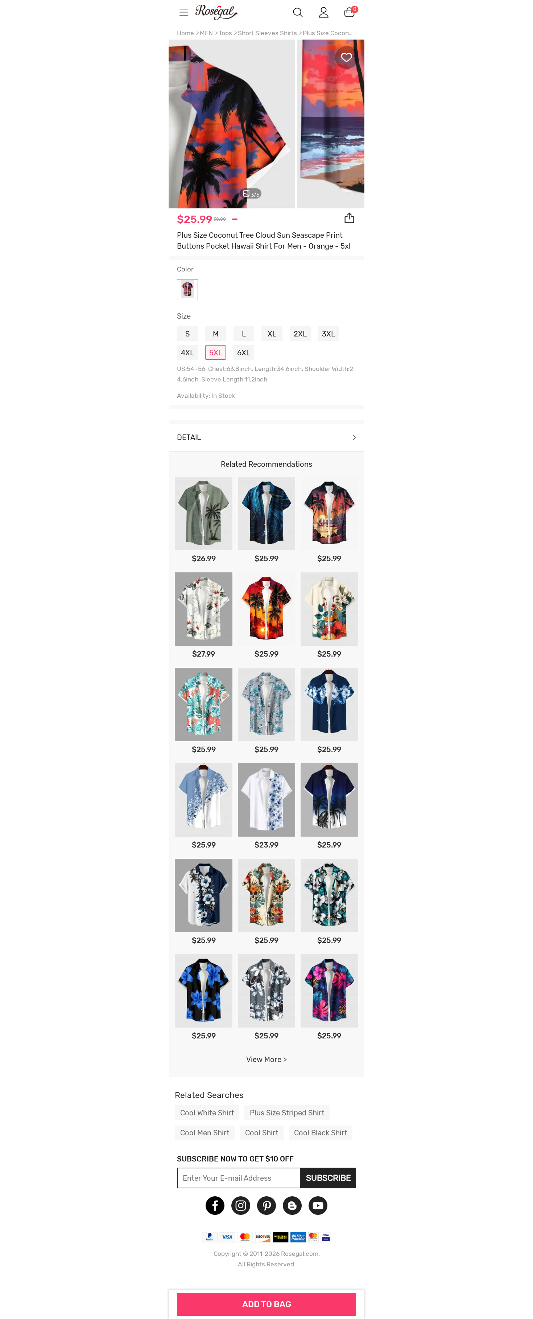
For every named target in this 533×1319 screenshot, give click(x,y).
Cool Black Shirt (320, 1132)
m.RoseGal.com (223, 12)
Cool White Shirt (207, 1112)
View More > (266, 1059)
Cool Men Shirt (205, 1132)
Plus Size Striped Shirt (287, 1112)
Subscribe (328, 1178)
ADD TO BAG (266, 1304)
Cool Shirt (261, 1132)
